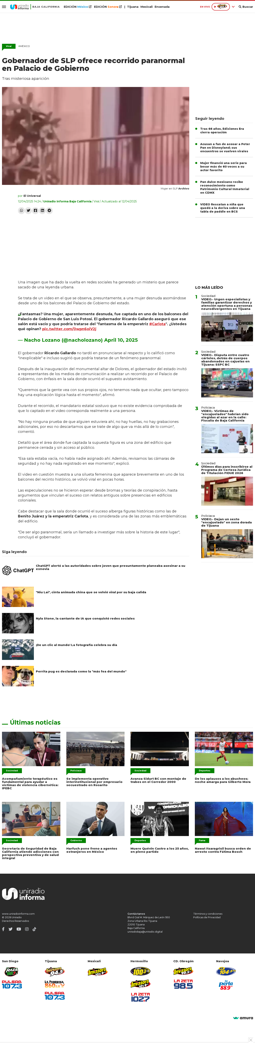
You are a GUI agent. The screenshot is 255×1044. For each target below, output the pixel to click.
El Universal (32, 196)
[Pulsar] (12, 984)
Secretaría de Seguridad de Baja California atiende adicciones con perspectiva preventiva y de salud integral (30, 853)
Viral (9, 46)
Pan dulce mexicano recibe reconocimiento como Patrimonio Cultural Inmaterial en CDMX (224, 187)
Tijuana (132, 7)
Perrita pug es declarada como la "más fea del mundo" (81, 671)
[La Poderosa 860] (55, 984)
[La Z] (140, 997)
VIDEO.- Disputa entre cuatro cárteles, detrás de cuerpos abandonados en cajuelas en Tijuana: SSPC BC (225, 359)
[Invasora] (12, 972)
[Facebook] (35, 210)
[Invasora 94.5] (55, 972)
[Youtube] (19, 929)
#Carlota (157, 324)
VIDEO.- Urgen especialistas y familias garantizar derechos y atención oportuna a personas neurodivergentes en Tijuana (226, 304)
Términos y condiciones (207, 913)
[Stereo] (140, 971)
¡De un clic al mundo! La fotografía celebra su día (76, 645)
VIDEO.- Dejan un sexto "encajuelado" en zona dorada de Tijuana (226, 522)
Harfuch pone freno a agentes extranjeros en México (91, 850)
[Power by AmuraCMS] (243, 1018)
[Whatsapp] (21, 210)
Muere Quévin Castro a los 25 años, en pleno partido (159, 850)
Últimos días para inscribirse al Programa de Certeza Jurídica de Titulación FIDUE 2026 (226, 470)
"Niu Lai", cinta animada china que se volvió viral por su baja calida (91, 592)
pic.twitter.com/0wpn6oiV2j (69, 329)
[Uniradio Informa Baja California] (35, 7)
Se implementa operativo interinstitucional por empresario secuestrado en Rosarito (94, 782)
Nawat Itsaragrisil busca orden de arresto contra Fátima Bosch (223, 850)
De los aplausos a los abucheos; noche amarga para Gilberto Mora (223, 780)
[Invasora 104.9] (98, 971)
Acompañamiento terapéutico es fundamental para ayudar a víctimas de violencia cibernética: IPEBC (30, 783)
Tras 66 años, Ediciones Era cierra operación (222, 130)
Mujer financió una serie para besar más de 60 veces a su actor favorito (223, 166)
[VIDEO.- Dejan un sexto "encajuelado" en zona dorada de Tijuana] (227, 543)
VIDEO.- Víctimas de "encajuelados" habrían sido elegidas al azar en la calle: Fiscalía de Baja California (225, 415)
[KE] (226, 971)
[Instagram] (27, 929)
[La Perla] (226, 985)
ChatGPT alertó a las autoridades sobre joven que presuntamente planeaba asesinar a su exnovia (110, 567)
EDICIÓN (76, 7)
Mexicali (146, 7)
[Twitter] (28, 210)
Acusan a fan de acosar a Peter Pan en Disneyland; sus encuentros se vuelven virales (225, 147)
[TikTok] (34, 929)
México (24, 46)
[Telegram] (49, 210)
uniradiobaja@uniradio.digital (145, 931)
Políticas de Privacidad (207, 917)
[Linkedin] (42, 210)
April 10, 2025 (121, 340)
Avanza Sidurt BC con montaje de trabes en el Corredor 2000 (158, 780)
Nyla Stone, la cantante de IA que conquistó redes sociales (85, 618)
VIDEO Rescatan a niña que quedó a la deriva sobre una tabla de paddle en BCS (222, 208)
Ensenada (162, 7)
